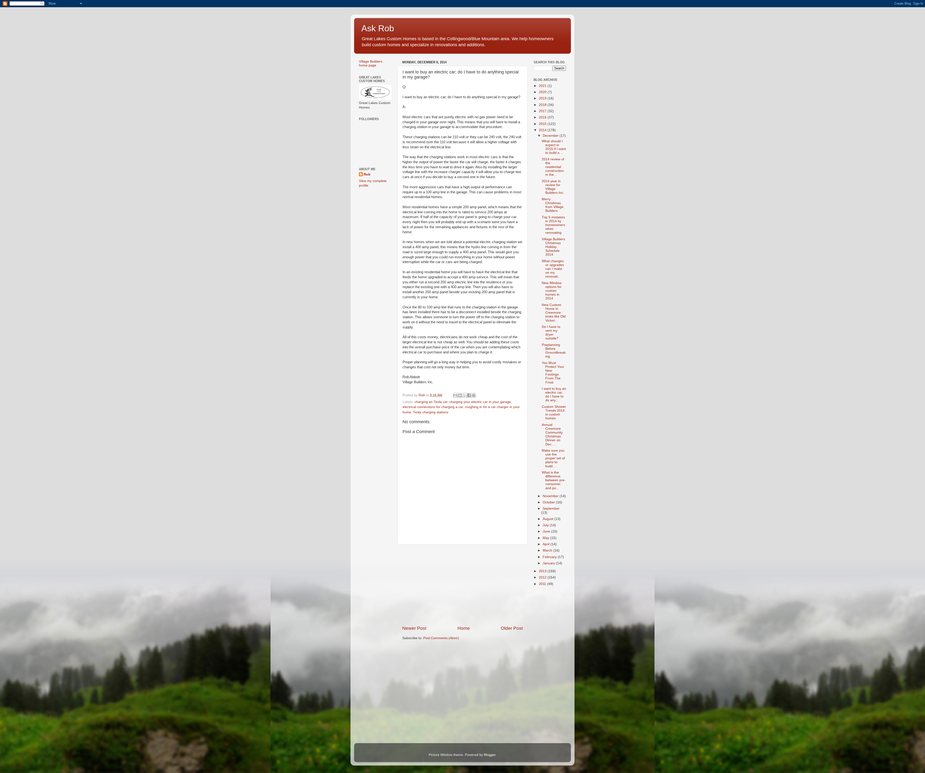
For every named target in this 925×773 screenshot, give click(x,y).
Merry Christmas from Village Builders (552, 205)
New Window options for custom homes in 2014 (552, 290)
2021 (543, 86)
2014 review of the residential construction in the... (553, 167)
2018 (543, 105)
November (551, 496)
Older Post (512, 628)
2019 (543, 98)
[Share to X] (464, 395)
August (548, 519)
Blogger (490, 755)
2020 (543, 92)
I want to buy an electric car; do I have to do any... (554, 394)
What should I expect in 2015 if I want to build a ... (554, 147)
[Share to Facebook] (469, 395)
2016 (543, 117)
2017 (543, 111)
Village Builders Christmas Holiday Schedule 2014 (553, 247)
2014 (543, 130)
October (549, 502)
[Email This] (455, 395)
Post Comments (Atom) (441, 638)
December (551, 135)
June (547, 531)
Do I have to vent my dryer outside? (551, 332)
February (550, 557)
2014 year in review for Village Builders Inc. (553, 187)
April (546, 544)
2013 (543, 571)
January (549, 563)
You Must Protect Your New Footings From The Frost (553, 372)
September (551, 508)
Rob (367, 174)
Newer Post (414, 628)
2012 (543, 577)
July (546, 525)
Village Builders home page (370, 63)
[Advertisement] (462, 585)
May (546, 538)
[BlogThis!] (459, 395)
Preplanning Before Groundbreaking (554, 350)
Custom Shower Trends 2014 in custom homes (554, 412)
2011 (543, 584)
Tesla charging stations (430, 412)
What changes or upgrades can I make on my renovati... (553, 269)
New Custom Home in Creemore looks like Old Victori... (554, 312)
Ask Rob (377, 28)
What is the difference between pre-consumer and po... (554, 480)
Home (463, 628)
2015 (543, 124)
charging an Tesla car (431, 402)
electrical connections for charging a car (433, 407)
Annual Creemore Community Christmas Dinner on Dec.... (552, 434)
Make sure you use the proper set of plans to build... (553, 458)
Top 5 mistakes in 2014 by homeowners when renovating (553, 225)
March (548, 550)
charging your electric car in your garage (480, 402)
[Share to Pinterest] (473, 395)
